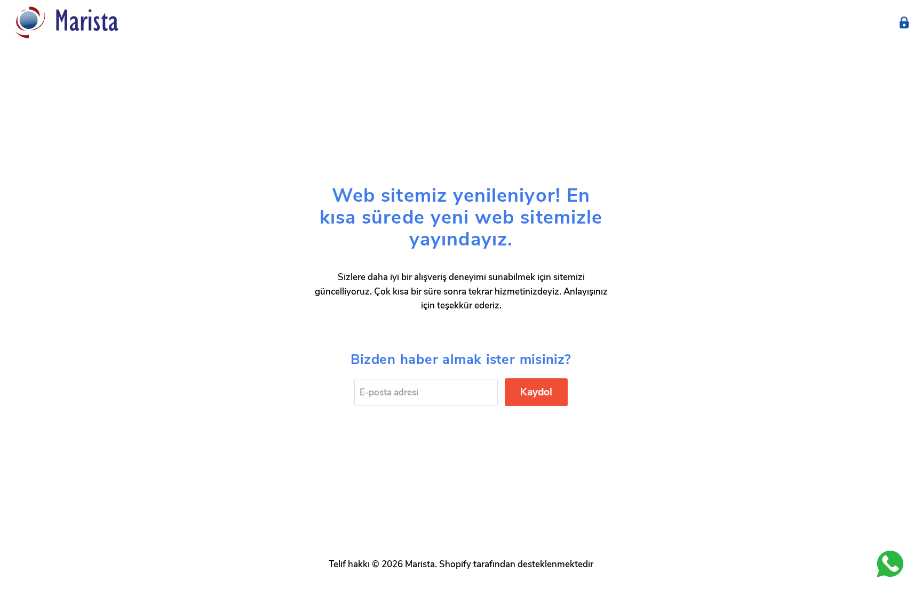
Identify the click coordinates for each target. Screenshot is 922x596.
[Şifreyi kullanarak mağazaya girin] (904, 22)
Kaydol (536, 392)
